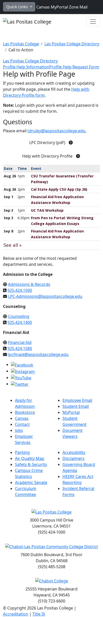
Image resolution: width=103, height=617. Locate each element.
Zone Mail (78, 7)
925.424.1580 (20, 348)
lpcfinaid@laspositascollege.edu (38, 354)
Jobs (19, 430)
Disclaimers (73, 458)
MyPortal (59, 7)
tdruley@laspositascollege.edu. (57, 131)
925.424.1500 (20, 290)
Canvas (42, 7)
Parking (22, 452)
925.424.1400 (20, 322)
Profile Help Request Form (74, 67)
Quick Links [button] (17, 7)
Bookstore (25, 412)
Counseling (18, 316)
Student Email (75, 406)
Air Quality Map (29, 458)
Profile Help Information (26, 67)
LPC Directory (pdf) (47, 142)
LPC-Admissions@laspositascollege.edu (45, 296)
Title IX (38, 614)
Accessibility (73, 452)
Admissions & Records (29, 284)
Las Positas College (21, 44)
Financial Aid (20, 342)
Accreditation (15, 614)
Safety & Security (31, 464)
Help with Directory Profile (48, 156)
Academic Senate (31, 482)
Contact (22, 424)
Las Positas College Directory (71, 44)
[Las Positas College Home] (27, 21)
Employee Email (77, 400)
